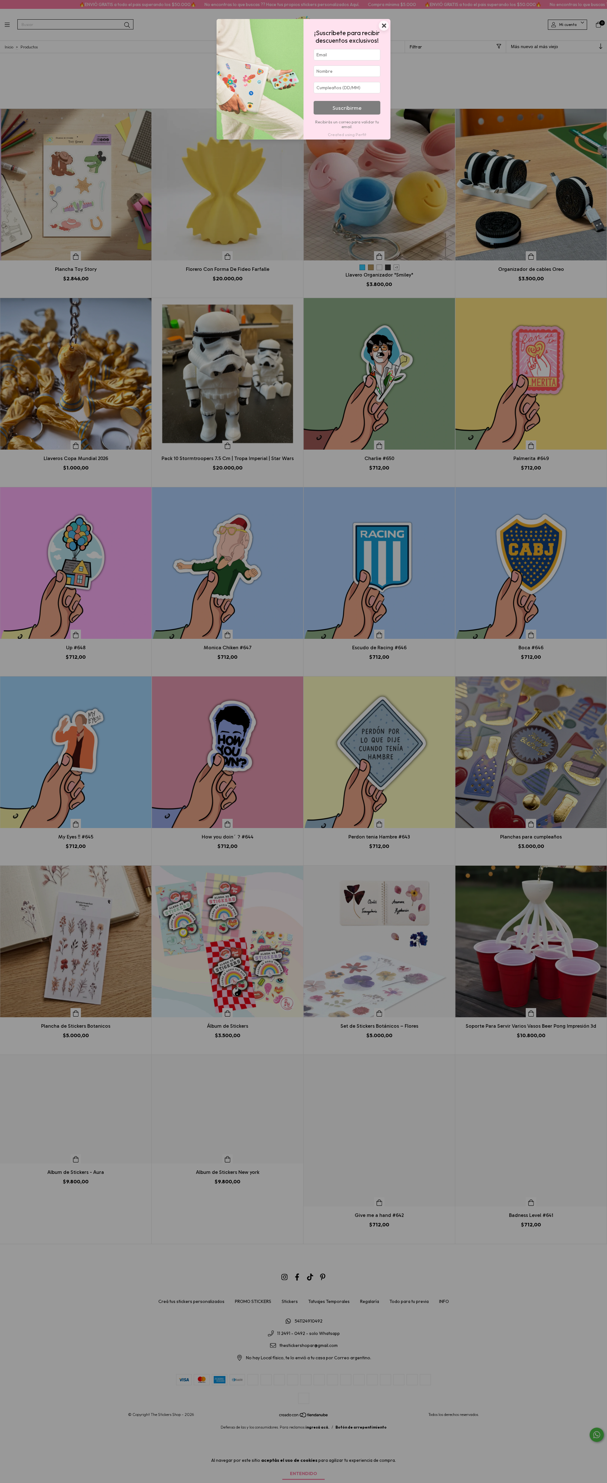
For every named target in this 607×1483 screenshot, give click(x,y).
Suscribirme (347, 107)
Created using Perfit (347, 134)
